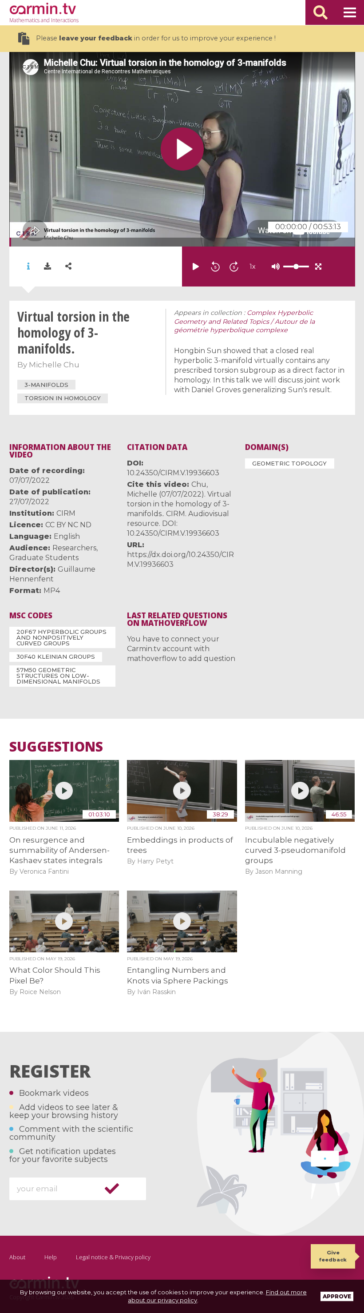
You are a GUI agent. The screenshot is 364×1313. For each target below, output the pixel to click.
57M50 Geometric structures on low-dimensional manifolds (58, 675)
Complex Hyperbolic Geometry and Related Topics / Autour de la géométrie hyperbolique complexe (244, 321)
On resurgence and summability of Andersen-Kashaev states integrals (59, 850)
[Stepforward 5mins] (234, 266)
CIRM (65, 513)
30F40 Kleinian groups (55, 656)
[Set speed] (274, 266)
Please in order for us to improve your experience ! (156, 38)
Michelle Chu (54, 364)
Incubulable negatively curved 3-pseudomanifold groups (295, 850)
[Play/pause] (195, 266)
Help (50, 1257)
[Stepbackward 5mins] (215, 266)
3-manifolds (46, 384)
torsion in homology (62, 398)
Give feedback (333, 1255)
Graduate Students (44, 557)
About (17, 1257)
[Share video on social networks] (68, 266)
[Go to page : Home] (42, 8)
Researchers (74, 548)
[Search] (320, 12)
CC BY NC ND (68, 525)
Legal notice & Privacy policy (113, 1257)
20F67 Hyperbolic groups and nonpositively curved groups (61, 637)
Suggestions (56, 746)
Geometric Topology (289, 463)
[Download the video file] (47, 267)
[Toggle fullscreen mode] (318, 266)
